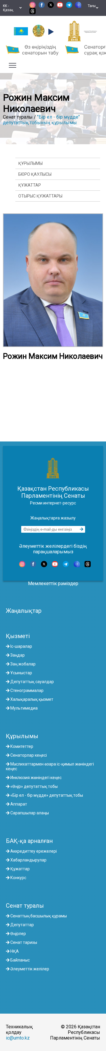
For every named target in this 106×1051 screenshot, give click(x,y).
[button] (50, 32)
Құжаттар (29, 185)
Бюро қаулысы (35, 174)
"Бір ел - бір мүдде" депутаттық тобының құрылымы (41, 119)
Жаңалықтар (24, 610)
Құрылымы (30, 163)
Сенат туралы (25, 905)
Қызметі (18, 636)
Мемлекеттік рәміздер (53, 583)
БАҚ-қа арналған (29, 840)
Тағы (92, 8)
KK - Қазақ (9, 8)
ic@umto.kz (18, 1038)
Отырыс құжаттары (40, 196)
